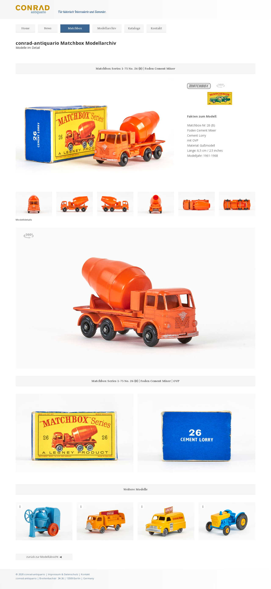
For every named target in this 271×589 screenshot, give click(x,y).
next (34, 363)
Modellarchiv (106, 28)
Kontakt (156, 28)
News (47, 28)
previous (21, 363)
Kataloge (134, 28)
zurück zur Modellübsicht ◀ (44, 557)
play (28, 363)
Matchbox (75, 28)
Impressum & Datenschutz (63, 574)
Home (25, 28)
